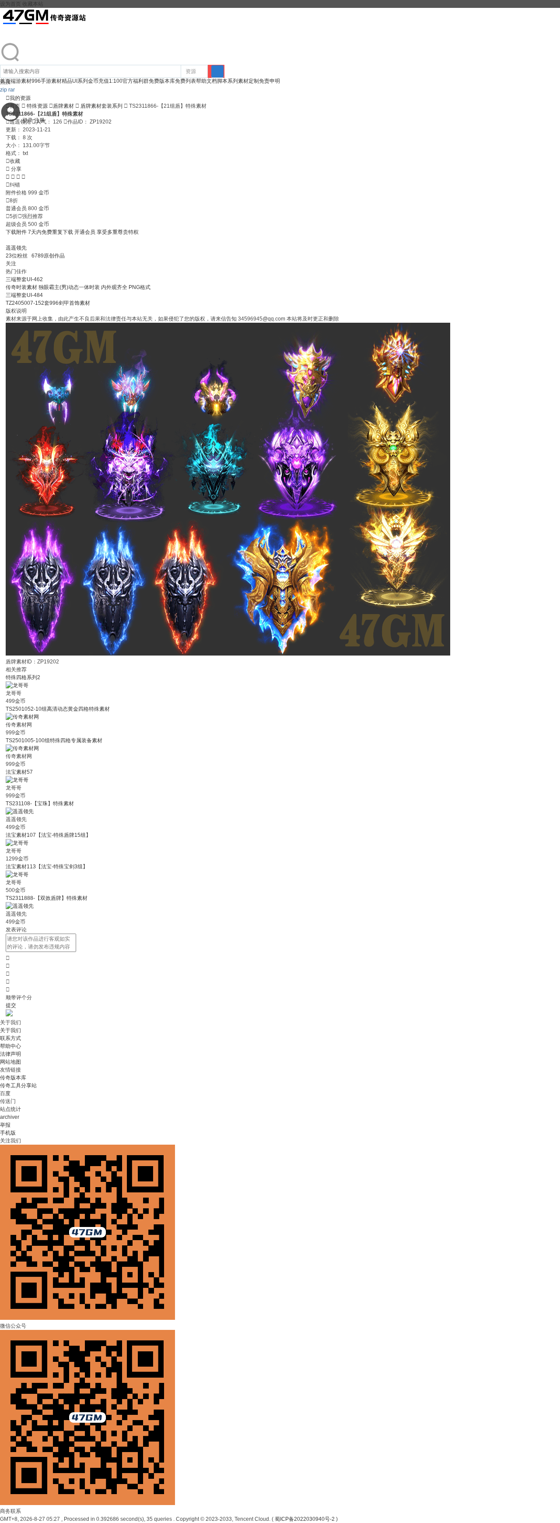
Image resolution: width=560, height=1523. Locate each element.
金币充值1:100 (105, 81)
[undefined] (10, 61)
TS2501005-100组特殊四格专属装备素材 (54, 740)
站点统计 (10, 1109)
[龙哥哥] (17, 685)
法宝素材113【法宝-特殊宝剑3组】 (47, 867)
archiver (9, 1117)
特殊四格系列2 (23, 677)
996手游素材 (47, 81)
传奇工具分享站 (18, 1085)
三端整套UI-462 (24, 279)
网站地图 (10, 1062)
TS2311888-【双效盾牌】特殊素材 (47, 898)
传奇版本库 (13, 1078)
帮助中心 (10, 1046)
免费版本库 (162, 81)
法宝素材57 (19, 772)
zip (3, 90)
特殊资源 (37, 106)
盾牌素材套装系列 (101, 106)
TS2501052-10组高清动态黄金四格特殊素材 (58, 709)
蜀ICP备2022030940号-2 (305, 1519)
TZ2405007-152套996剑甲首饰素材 (48, 303)
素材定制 (248, 81)
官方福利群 (135, 81)
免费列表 (185, 81)
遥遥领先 (16, 248)
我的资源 (18, 98)
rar (11, 90)
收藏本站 (32, 4)
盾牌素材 (63, 106)
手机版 (8, 1133)
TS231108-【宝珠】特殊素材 (40, 803)
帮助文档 (206, 81)
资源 (191, 71)
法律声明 (10, 1054)
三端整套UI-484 (24, 295)
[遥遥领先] (20, 811)
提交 (11, 1005)
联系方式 (10, 1038)
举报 (5, 1125)
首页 (13, 106)
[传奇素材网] (22, 717)
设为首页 (10, 4)
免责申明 (269, 81)
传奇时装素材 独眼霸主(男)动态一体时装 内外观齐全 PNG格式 (78, 287)
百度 (5, 1093)
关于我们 (10, 1030)
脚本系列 (227, 81)
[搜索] (217, 71)
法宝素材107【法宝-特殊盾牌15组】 (48, 835)
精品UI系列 (75, 81)
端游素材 (21, 81)
